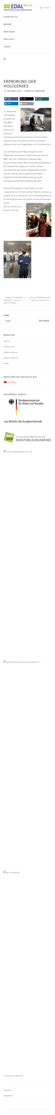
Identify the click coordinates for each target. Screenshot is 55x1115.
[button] (11, 99)
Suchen (44, 320)
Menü (46, 7)
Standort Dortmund (11, 358)
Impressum (8, 1090)
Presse (6, 363)
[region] (27, 66)
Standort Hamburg (10, 352)
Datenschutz (8, 1096)
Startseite (11, 16)
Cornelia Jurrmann (34, 91)
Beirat (8, 24)
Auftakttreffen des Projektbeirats (39, 298)
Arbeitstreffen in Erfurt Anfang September (15, 300)
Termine (7, 341)
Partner (9, 31)
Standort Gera (9, 346)
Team (7, 46)
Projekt (9, 39)
